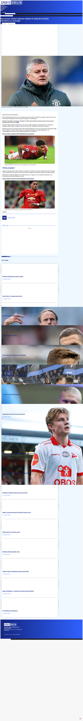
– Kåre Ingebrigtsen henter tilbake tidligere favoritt (16, 473)
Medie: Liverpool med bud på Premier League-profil (16, 512)
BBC (18, 122)
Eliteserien (2, 5)
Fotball (2, 4)
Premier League (4, 6)
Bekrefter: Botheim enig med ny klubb (12, 276)
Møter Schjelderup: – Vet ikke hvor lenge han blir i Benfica (18, 591)
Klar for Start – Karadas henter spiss (12, 296)
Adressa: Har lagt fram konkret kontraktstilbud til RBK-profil (18, 453)
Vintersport (3, 7)
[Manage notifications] (80, 718)
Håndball (2, 9)
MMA (1, 10)
